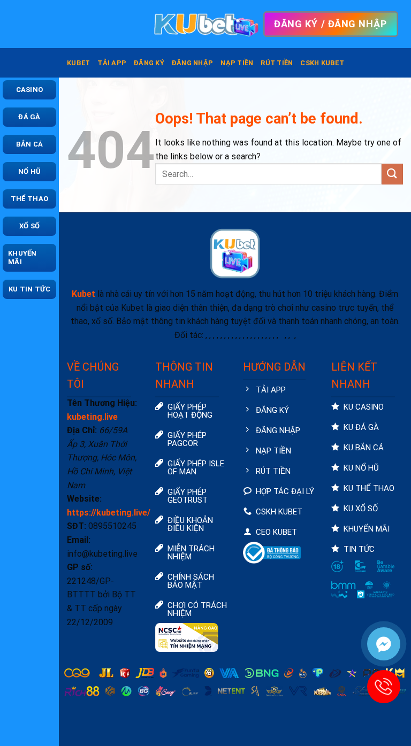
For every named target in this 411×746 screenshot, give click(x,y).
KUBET (78, 63)
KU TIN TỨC (29, 289)
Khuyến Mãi (22, 257)
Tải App (111, 63)
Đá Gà (29, 117)
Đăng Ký (149, 63)
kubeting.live (92, 417)
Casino (29, 90)
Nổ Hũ (29, 171)
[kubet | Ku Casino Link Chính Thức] (205, 24)
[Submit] (392, 174)
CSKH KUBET (322, 63)
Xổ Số (29, 226)
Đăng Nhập (192, 63)
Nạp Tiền (236, 63)
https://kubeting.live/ (108, 512)
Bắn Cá (29, 144)
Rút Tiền (277, 63)
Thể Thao (29, 199)
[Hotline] (383, 686)
